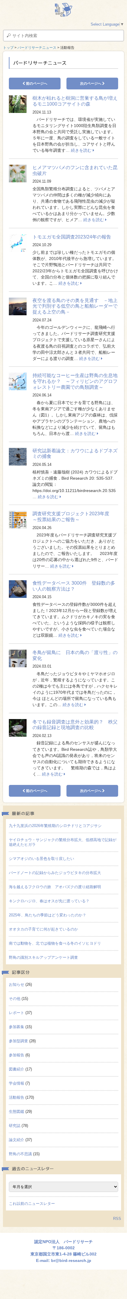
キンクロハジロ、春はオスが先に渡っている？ (49, 901)
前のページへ (36, 83)
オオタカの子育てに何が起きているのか (43, 929)
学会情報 (16, 1083)
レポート (16, 1012)
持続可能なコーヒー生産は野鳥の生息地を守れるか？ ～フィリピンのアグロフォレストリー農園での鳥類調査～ (75, 381)
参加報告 (16, 1055)
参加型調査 (18, 1041)
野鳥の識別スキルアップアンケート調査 (43, 957)
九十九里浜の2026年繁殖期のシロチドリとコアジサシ (55, 825)
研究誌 (14, 1125)
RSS (117, 1218)
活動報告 (16, 1097)
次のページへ (91, 83)
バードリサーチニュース (36, 48)
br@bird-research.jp (71, 1260)
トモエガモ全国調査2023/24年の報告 (71, 236)
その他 (14, 998)
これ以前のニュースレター (32, 1203)
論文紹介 (16, 1140)
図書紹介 (16, 1069)
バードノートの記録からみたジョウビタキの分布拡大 (55, 873)
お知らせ (16, 984)
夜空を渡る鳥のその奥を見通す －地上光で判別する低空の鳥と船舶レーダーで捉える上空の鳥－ (75, 306)
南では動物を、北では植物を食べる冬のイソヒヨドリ (55, 943)
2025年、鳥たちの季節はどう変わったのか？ (47, 915)
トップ (8, 48)
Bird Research (63, 10)
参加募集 (16, 1027)
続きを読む (82, 150)
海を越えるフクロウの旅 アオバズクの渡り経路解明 (55, 887)
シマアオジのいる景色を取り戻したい (41, 858)
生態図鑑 (16, 1111)
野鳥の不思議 (20, 1154)
